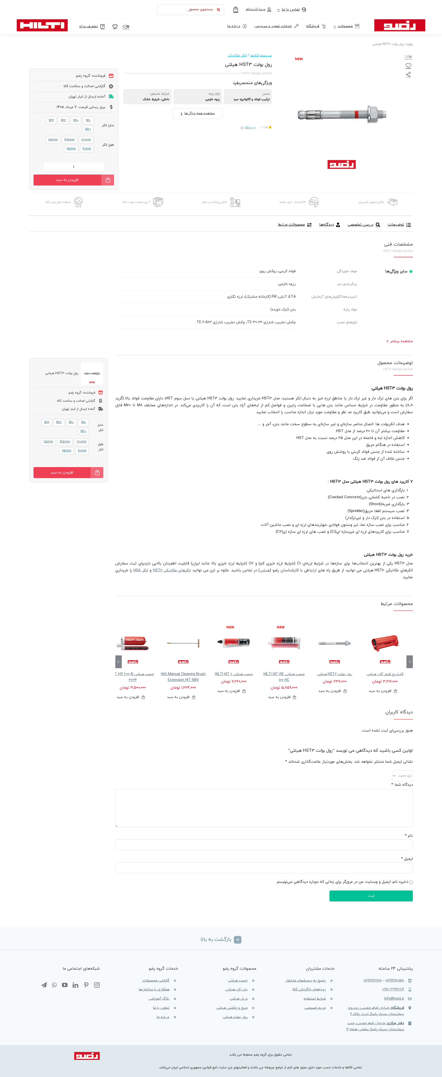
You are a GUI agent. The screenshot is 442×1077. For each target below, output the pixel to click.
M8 (88, 120)
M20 (88, 129)
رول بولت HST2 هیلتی (334, 674)
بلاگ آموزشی (159, 998)
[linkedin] (75, 985)
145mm (69, 140)
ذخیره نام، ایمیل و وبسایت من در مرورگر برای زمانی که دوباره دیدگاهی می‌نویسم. (342, 882)
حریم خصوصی (315, 1007)
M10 (76, 120)
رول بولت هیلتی (235, 1017)
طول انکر (108, 145)
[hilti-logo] (42, 21)
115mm (53, 140)
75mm (71, 149)
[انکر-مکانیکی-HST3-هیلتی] (342, 114)
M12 (63, 120)
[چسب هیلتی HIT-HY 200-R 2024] (133, 643)
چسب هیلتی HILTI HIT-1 (234, 674)
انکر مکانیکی (237, 55)
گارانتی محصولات (155, 980)
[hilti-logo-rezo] (399, 21)
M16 (51, 120)
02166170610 (372, 980)
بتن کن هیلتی (236, 989)
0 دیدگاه (250, 127)
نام (409, 836)
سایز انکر (108, 125)
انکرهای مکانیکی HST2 (172, 570)
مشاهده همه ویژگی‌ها (199, 113)
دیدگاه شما (402, 785)
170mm (86, 140)
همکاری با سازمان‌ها (154, 989)
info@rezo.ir (394, 998)
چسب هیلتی (238, 980)
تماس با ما (161, 1007)
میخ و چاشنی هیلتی (232, 1007)
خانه (410, 44)
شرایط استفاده (315, 998)
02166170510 (394, 980)
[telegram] (44, 985)
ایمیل (407, 859)
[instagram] (97, 985)
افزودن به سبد (67, 180)
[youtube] (65, 985)
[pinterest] (86, 985)
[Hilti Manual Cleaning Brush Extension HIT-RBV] (183, 643)
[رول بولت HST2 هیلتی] (334, 643)
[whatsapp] (54, 985)
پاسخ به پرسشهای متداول (305, 980)
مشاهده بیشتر (401, 341)
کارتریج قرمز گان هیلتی (385, 674)
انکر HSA (140, 570)
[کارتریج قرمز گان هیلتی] (385, 643)
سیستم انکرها (261, 55)
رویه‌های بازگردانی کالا (309, 989)
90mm (86, 149)
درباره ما (163, 1017)
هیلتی (265, 570)
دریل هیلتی (239, 998)
